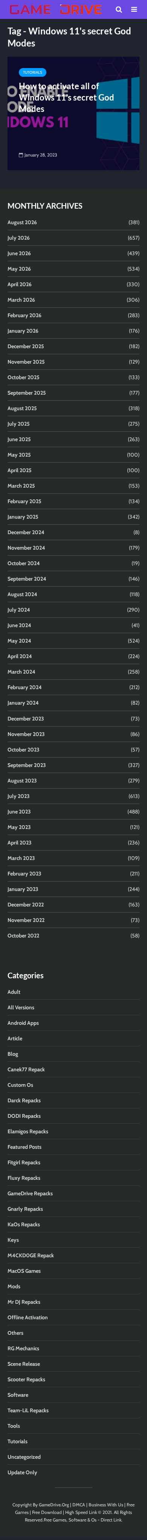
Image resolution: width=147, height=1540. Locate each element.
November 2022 (26, 920)
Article (15, 1038)
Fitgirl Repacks (24, 1162)
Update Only (22, 1472)
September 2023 (27, 765)
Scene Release (24, 1363)
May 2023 (19, 827)
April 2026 (20, 284)
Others (15, 1332)
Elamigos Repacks (28, 1131)
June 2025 (19, 439)
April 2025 (20, 470)
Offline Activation (28, 1317)
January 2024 (23, 702)
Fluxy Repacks (24, 1177)
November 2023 (26, 734)
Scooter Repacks (26, 1379)
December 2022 (26, 904)
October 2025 (24, 377)
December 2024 (26, 532)
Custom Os (20, 1084)
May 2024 (19, 640)
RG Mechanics (23, 1348)
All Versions (21, 1007)
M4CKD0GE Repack (31, 1255)
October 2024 (24, 563)
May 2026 (19, 268)
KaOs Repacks (24, 1224)
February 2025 (24, 501)
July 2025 (19, 423)
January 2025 (23, 516)
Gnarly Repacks (25, 1208)
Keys (13, 1239)
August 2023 (22, 780)
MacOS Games (24, 1270)
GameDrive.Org (54, 1504)
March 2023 (21, 858)
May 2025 (19, 454)
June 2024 (19, 625)
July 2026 (19, 237)
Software (18, 1394)
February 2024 (25, 687)
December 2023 (26, 718)
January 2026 (23, 330)
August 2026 (22, 222)
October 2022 (23, 935)
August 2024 (22, 594)
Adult (14, 991)
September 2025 (27, 392)
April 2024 (20, 656)
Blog (13, 1053)
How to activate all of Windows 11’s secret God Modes (66, 97)
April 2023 (20, 842)
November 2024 (26, 547)
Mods (14, 1286)
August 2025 (22, 408)
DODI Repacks (24, 1115)
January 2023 (23, 889)
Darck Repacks (24, 1100)
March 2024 (21, 671)
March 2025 (21, 485)
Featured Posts (24, 1146)
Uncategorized (24, 1456)
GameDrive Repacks (30, 1193)
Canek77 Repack (26, 1069)
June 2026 (19, 253)
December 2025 (26, 346)
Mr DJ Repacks (24, 1301)
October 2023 (24, 749)
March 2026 (21, 299)
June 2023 (19, 811)
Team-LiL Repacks (28, 1410)
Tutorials (32, 72)
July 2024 (19, 609)
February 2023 (24, 873)
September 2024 (27, 578)
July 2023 (19, 796)
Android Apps (23, 1022)
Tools (14, 1425)
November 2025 (26, 361)
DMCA (78, 1504)
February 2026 (24, 315)
